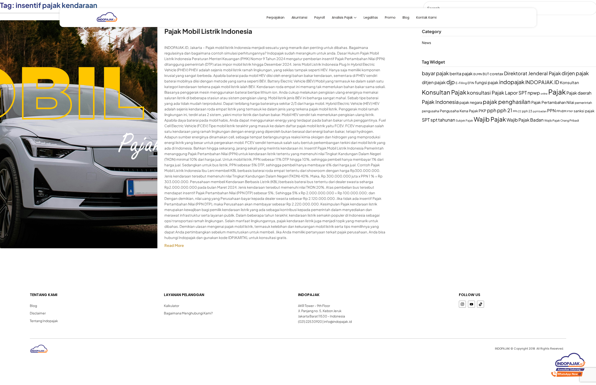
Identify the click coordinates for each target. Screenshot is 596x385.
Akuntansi (299, 17)
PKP (482, 110)
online (544, 93)
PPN (551, 110)
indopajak (512, 81)
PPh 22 (517, 111)
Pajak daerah (578, 92)
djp (450, 81)
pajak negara (470, 102)
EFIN (470, 83)
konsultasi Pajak (485, 92)
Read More (174, 245)
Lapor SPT (516, 92)
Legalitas (371, 17)
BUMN (477, 74)
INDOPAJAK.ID (542, 82)
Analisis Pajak (342, 17)
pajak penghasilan (507, 101)
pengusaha (430, 111)
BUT (486, 74)
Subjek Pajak (464, 120)
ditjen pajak (434, 82)
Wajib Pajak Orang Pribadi (561, 120)
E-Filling (461, 83)
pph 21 (504, 110)
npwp (534, 92)
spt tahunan (442, 120)
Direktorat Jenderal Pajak (532, 73)
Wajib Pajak (490, 119)
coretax (496, 73)
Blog (406, 17)
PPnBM (561, 111)
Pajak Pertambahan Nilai (552, 102)
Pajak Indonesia (440, 102)
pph (491, 110)
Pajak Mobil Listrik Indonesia (208, 31)
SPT (426, 120)
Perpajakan (275, 17)
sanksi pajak (584, 111)
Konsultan (569, 82)
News (426, 42)
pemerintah (583, 103)
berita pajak (461, 73)
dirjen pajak (575, 73)
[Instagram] (462, 304)
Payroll (319, 17)
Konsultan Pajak (444, 92)
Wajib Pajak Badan (525, 120)
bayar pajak (435, 73)
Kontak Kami (426, 17)
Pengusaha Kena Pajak (459, 111)
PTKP (570, 111)
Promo (390, 17)
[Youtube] (471, 304)
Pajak (557, 92)
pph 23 (527, 111)
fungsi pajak (486, 82)
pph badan (539, 111)
